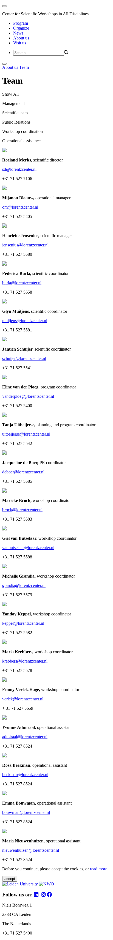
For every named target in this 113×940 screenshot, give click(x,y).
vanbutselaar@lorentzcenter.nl (28, 547)
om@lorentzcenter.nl (20, 207)
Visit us (19, 43)
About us (21, 38)
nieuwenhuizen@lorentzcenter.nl (30, 850)
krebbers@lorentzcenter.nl (24, 661)
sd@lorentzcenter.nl (19, 169)
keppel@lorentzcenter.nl (23, 623)
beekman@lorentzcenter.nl (25, 774)
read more (98, 869)
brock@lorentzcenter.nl (22, 509)
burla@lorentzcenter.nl (21, 282)
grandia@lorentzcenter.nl (24, 585)
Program (20, 23)
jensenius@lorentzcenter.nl (25, 245)
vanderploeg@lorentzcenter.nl (28, 396)
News (18, 33)
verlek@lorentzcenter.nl (22, 699)
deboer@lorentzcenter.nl (23, 472)
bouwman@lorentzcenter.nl (26, 812)
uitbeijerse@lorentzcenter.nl (26, 434)
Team (24, 67)
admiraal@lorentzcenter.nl (24, 736)
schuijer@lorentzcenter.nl (24, 358)
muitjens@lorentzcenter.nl (24, 320)
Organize (21, 28)
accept (9, 879)
